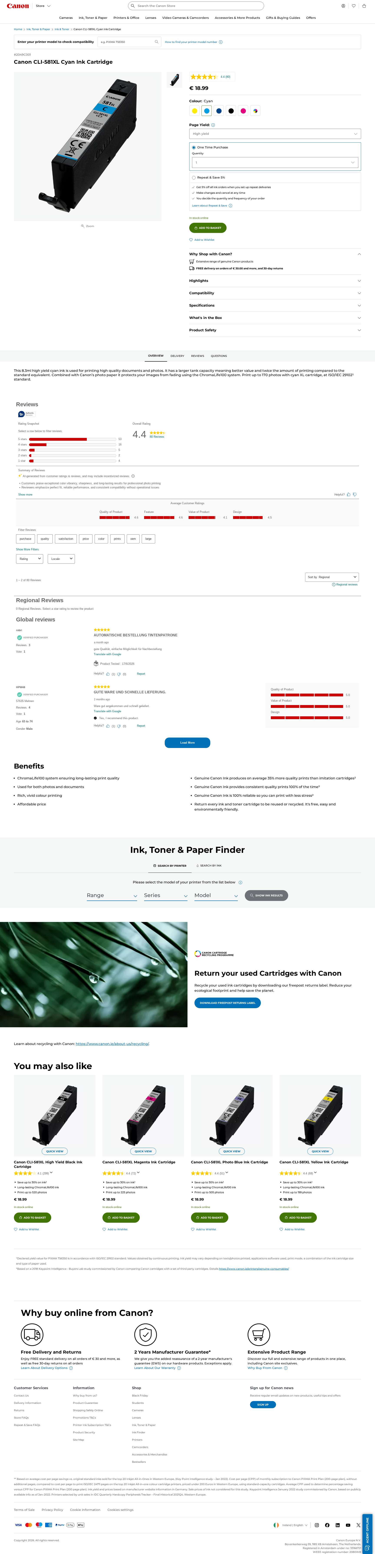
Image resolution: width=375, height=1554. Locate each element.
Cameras (137, 1410)
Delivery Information (27, 1402)
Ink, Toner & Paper (38, 29)
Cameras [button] (66, 18)
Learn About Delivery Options (44, 1368)
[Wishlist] (353, 5)
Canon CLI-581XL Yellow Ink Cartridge (314, 1162)
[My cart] (364, 5)
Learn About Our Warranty (155, 1368)
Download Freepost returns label (227, 1003)
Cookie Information (85, 1510)
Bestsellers (139, 1461)
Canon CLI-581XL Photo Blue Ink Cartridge (229, 1162)
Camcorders (140, 1447)
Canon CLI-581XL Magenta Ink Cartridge (138, 1162)
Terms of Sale (24, 1510)
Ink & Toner (62, 29)
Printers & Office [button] (126, 18)
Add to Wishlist (204, 239)
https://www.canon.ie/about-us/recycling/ (112, 1044)
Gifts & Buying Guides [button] (283, 18)
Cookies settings (120, 1510)
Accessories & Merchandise (149, 1454)
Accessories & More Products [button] (237, 18)
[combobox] (196, 6)
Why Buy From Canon (265, 1368)
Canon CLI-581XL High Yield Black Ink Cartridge (48, 1164)
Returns (19, 1410)
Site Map (78, 1439)
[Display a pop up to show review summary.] (52, 1173)
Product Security (84, 1432)
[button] (220, 42)
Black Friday (140, 1395)
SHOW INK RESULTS (269, 895)
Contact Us (21, 1395)
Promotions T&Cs (84, 1417)
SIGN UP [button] (263, 1404)
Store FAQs (21, 1417)
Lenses (136, 1417)
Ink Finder (138, 1432)
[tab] (156, 356)
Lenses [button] (150, 18)
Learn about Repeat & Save (209, 205)
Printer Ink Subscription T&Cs (92, 1425)
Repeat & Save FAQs (27, 1425)
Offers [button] (311, 18)
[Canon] (18, 6)
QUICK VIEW (54, 1151)
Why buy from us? (85, 1395)
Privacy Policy (52, 1510)
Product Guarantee (85, 1402)
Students (138, 1402)
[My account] (343, 5)
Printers (137, 1439)
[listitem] (174, 80)
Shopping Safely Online (88, 1410)
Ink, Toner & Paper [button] (93, 18)
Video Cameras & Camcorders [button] (185, 18)
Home (18, 29)
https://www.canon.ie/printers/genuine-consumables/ (254, 1268)
